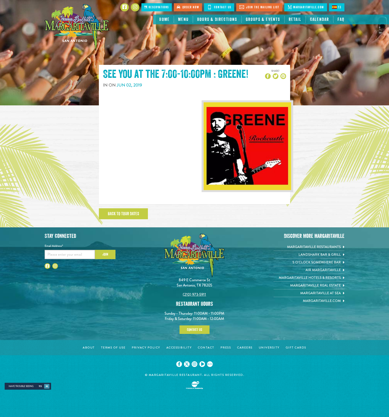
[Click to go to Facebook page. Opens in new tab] (47, 266)
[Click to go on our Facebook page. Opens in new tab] (179, 364)
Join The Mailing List (262, 7)
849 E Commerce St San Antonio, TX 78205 (194, 282)
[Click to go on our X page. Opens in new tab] (187, 364)
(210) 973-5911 (194, 294)
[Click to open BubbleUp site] (194, 385)
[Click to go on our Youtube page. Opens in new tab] (202, 364)
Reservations (158, 7)
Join (105, 254)
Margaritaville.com (308, 7)
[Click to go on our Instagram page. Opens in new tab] (194, 364)
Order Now (190, 7)
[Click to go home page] (77, 27)
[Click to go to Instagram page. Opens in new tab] (55, 266)
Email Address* (54, 246)
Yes (40, 386)
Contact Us (222, 7)
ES (339, 7)
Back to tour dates (123, 214)
